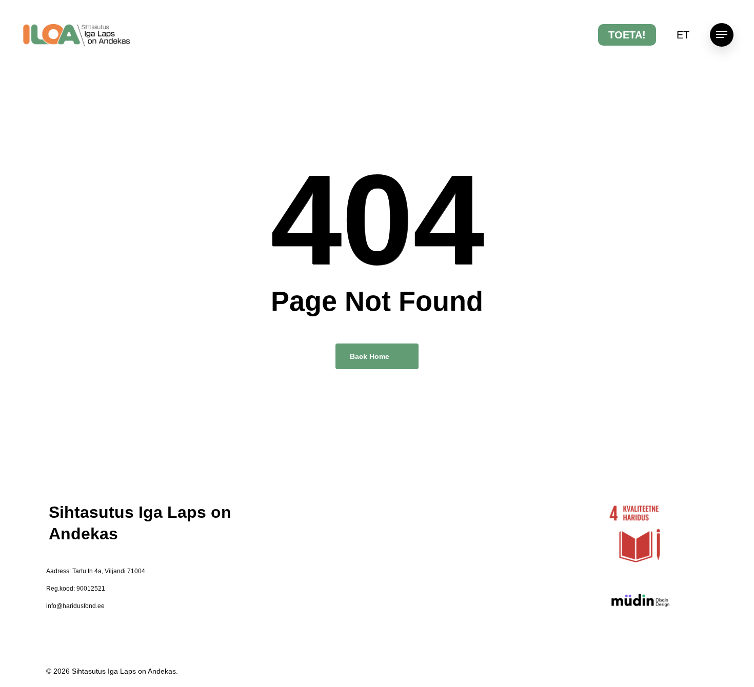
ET (683, 35)
